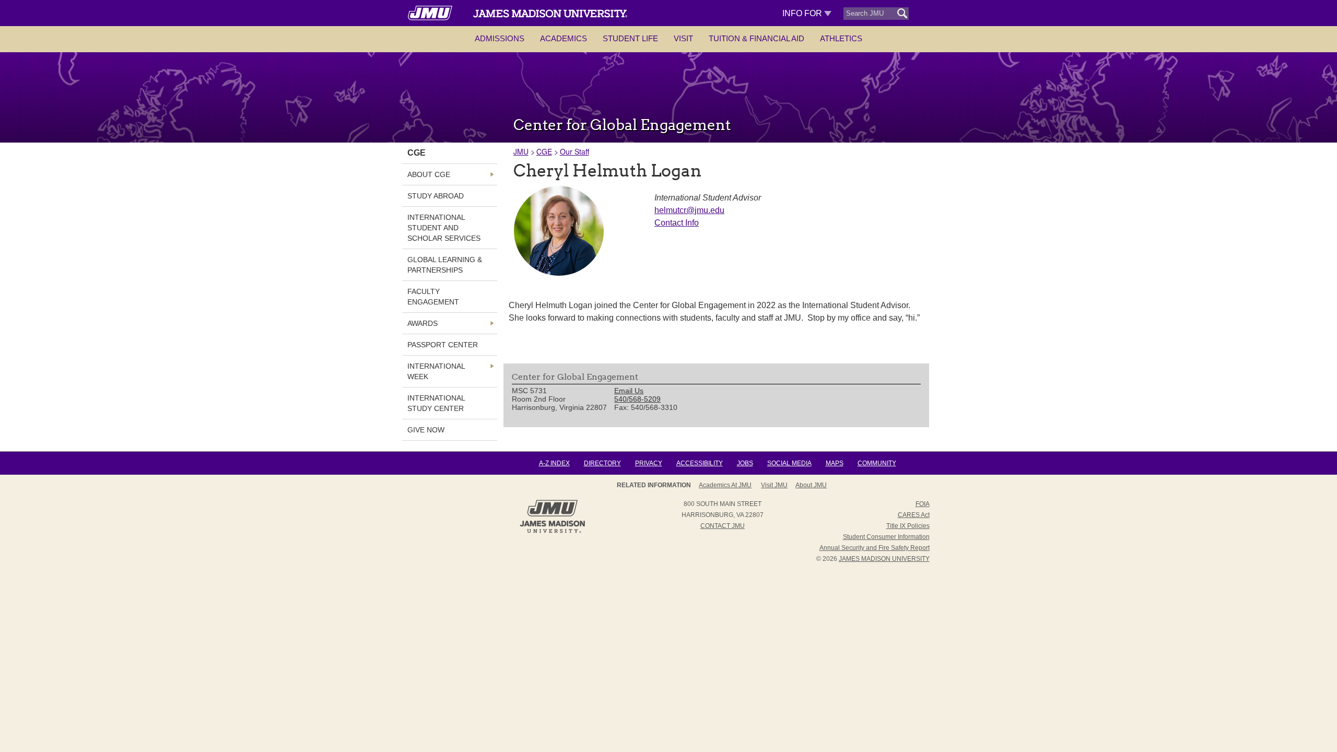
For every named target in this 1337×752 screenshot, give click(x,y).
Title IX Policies (908, 526)
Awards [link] (422, 323)
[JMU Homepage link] (552, 531)
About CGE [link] (428, 174)
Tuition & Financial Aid (756, 38)
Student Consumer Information (886, 536)
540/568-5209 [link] (637, 399)
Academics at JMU (725, 485)
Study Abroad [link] (435, 196)
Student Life (630, 38)
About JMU (811, 485)
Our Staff (574, 151)
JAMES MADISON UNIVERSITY (884, 558)
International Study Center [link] (436, 403)
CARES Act (914, 515)
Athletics (841, 38)
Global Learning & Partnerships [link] (444, 264)
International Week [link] (436, 371)
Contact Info (676, 222)
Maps (834, 463)
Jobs (745, 463)
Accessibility (699, 463)
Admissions (499, 38)
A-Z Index (554, 463)
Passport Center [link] (442, 344)
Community (877, 463)
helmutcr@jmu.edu (689, 210)
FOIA (923, 504)
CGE (544, 151)
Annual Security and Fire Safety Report (874, 547)
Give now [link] (425, 430)
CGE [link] (416, 152)
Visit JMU (774, 485)
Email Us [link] (628, 390)
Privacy (648, 463)
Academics (563, 38)
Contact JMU (722, 526)
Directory (602, 463)
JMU (521, 151)
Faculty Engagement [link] (433, 296)
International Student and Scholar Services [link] (443, 227)
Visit (683, 38)
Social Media (789, 463)
